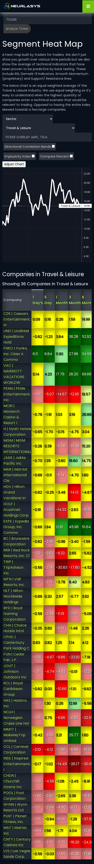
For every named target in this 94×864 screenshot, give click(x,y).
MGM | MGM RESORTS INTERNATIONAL (17, 446)
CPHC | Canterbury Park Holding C (16, 642)
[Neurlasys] (22, 6)
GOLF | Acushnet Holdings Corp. (16, 509)
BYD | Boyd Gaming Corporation (14, 613)
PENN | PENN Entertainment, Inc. (17, 394)
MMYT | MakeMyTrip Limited (14, 735)
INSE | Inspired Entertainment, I (17, 764)
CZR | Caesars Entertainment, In (17, 319)
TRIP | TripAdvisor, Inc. (13, 567)
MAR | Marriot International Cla (15, 475)
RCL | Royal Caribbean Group (13, 688)
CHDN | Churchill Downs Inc (12, 781)
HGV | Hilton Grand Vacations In (14, 492)
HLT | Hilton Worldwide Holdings (13, 596)
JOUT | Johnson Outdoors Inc (15, 671)
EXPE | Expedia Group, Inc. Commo (16, 527)
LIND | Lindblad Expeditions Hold (16, 336)
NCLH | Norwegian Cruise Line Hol (16, 717)
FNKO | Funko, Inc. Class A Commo (15, 354)
